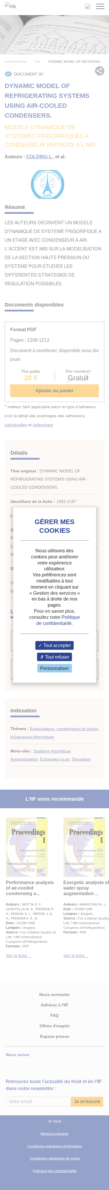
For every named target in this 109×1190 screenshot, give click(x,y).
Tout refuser (56, 656)
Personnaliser (54, 668)
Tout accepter (56, 645)
